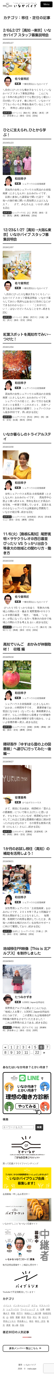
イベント (17, 113)
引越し (39, 931)
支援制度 (38, 831)
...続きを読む (25, 108)
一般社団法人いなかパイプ (35, 84)
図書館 (29, 831)
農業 (16, 215)
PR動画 (16, 1027)
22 (37, 1052)
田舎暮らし (12, 116)
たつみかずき (23, 997)
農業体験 (25, 215)
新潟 (23, 1317)
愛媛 (18, 1317)
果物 (43, 727)
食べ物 (15, 1325)
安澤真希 (20, 797)
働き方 (27, 113)
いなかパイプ (30, 1365)
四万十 (34, 317)
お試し (16, 931)
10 (18, 1052)
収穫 (37, 727)
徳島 (12, 1317)
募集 (35, 113)
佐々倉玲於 (22, 78)
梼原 (10, 834)
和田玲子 (20, 178)
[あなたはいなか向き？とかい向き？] (27, 1093)
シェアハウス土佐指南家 (33, 184)
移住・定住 (25, 116)
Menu (47, 4)
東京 (42, 113)
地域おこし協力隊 (32, 1313)
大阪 (42, 317)
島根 (15, 630)
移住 (31, 1321)
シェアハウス (19, 213)
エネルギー (18, 831)
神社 (37, 417)
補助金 (23, 934)
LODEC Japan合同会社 (33, 1002)
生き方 (45, 1317)
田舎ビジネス (9, 1321)
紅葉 (15, 420)
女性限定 (32, 517)
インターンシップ (21, 1305)
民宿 (35, 213)
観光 (10, 215)
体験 (30, 727)
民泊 (30, 417)
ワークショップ (31, 627)
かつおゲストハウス (31, 802)
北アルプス (27, 1027)
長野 (35, 1030)
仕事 (42, 1309)
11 (26, 1052)
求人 (10, 320)
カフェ (34, 1305)
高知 (35, 116)
